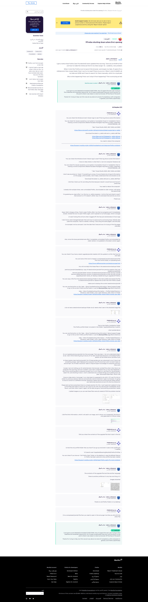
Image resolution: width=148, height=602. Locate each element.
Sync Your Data (51, 579)
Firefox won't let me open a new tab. (35, 64)
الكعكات (91, 598)
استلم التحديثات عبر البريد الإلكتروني (36, 40)
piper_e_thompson (111, 59)
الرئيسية (119, 10)
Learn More (65, 23)
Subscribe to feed (37, 43)
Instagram (26, 598)
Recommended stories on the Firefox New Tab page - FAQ (35, 89)
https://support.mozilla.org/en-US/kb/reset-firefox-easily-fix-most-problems (97, 460)
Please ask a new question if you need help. (95, 33)
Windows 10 (30, 51)
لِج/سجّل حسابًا (31, 3)
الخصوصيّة (98, 598)
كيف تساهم (34, 29)
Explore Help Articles (104, 3)
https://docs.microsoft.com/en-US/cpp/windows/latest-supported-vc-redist (97, 130)
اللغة (43, 590)
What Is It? (53, 573)
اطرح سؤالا (76, 3)
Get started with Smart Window (36, 95)
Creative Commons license (114, 595)
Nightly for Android (72, 582)
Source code (118, 573)
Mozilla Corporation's (88, 590)
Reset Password (51, 576)
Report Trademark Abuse (114, 571)
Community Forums (88, 3)
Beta (76, 573)
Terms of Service (108, 598)
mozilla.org (118, 598)
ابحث (27, 11)
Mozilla (118, 560)
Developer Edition (72, 571)
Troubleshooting (110, 50)
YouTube (30, 598)
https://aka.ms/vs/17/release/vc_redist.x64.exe (106, 136)
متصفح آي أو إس (94, 579)
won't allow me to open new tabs (36, 80)
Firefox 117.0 (38, 51)
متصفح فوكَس (95, 582)
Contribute (66, 3)
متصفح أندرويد (95, 576)
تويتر (121, 576)
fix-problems (32, 54)
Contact (84, 598)
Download (96, 571)
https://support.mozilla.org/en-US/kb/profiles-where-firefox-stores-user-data (97, 294)
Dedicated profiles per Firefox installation (36, 84)
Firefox (105, 10)
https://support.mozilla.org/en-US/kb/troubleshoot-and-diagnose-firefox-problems (95, 145)
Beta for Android (73, 576)
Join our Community (116, 579)
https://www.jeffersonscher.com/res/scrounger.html (104, 263)
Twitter (33, 598)
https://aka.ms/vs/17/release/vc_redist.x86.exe (106, 138)
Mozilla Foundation (116, 590)
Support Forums (112, 10)
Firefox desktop (94, 573)
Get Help (53, 582)
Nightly (75, 579)
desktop (39, 54)
